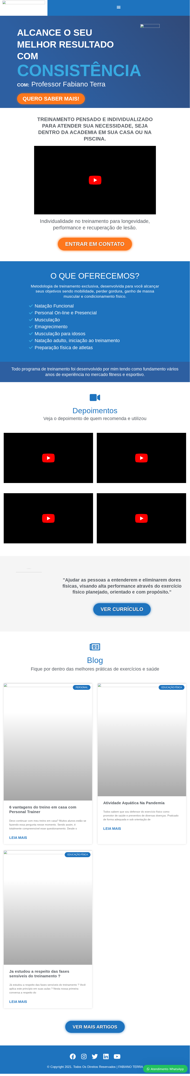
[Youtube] (117, 1056)
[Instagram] (84, 1056)
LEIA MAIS (18, 838)
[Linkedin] (106, 1056)
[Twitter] (95, 1056)
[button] (119, 7)
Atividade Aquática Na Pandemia (134, 803)
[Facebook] (73, 1056)
